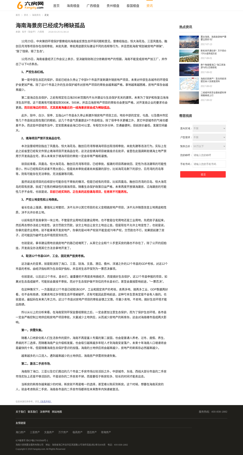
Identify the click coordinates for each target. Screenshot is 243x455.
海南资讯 (36, 15)
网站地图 (57, 411)
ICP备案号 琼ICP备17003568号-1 (32, 440)
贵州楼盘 (113, 6)
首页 (56, 6)
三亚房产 (35, 432)
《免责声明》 (45, 401)
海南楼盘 (73, 6)
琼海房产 (106, 432)
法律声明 (45, 411)
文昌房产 (49, 432)
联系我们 (33, 411)
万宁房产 (63, 432)
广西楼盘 (93, 6)
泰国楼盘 (132, 6)
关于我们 (21, 411)
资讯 (149, 6)
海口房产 (21, 432)
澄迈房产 (92, 432)
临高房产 (78, 432)
